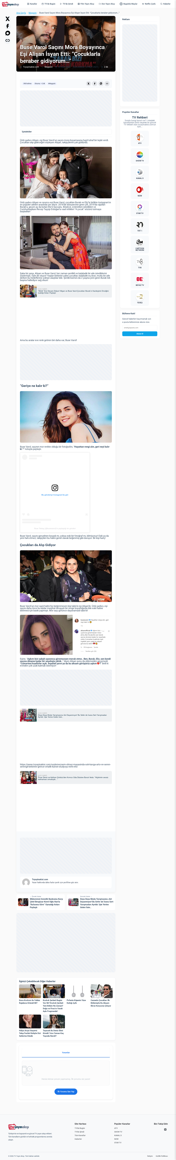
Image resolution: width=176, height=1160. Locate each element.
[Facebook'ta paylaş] (7, 26)
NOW (116, 1139)
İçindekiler (27, 132)
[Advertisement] (66, 108)
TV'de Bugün (80, 1128)
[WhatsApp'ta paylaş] (7, 33)
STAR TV (117, 1143)
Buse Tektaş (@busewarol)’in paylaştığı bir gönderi (55, 528)
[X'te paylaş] (7, 19)
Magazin (33, 13)
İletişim (150, 1156)
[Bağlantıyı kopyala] (7, 40)
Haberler (78, 1139)
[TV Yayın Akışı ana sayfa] (18, 1126)
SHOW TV (118, 1132)
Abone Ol (139, 334)
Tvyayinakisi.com (31, 67)
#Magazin (51, 83)
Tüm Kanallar (80, 1135)
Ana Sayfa (21, 13)
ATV (116, 1128)
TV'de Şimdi (79, 1132)
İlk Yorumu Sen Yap (66, 1091)
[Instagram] (165, 1129)
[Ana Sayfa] (11, 4)
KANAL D (118, 1135)
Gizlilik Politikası (162, 1156)
